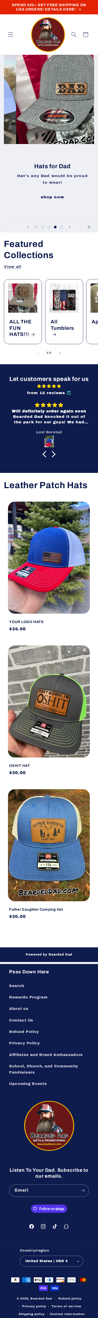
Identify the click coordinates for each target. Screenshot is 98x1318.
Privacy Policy (24, 1043)
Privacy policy (34, 1306)
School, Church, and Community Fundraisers (43, 1069)
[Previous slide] (28, 227)
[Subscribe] (83, 1190)
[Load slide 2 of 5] (43, 227)
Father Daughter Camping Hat (36, 909)
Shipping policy (31, 1314)
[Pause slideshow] (89, 227)
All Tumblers (62, 325)
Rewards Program (28, 997)
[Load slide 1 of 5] (36, 227)
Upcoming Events (28, 1084)
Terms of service (66, 1306)
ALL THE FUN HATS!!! (20, 328)
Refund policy (69, 1298)
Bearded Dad (41, 1298)
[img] (49, 386)
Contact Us (21, 1020)
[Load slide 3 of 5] (49, 227)
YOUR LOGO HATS (26, 622)
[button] (10, 34)
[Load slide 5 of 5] (61, 227)
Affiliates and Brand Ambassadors (46, 1055)
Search (16, 986)
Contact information (67, 1314)
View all (12, 267)
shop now (48, 197)
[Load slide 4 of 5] (55, 227)
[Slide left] (38, 353)
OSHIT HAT (19, 766)
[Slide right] (60, 353)
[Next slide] (70, 227)
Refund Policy (24, 1032)
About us (18, 1009)
